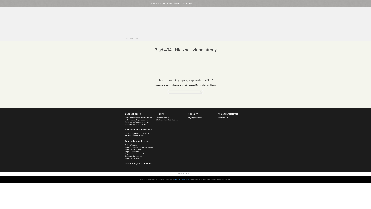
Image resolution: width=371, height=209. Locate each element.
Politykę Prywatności (181, 179)
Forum (162, 3)
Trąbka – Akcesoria (132, 152)
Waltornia (177, 3)
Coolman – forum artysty (134, 156)
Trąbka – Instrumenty (133, 149)
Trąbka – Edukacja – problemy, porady (139, 147)
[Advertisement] (185, 22)
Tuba (190, 3)
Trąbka (169, 3)
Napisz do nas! (223, 118)
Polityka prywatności (194, 118)
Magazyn (154, 3)
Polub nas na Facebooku (134, 122)
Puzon (185, 3)
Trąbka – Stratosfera (132, 158)
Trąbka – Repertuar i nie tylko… (136, 154)
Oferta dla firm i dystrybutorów (167, 120)
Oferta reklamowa (162, 118)
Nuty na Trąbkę (131, 145)
